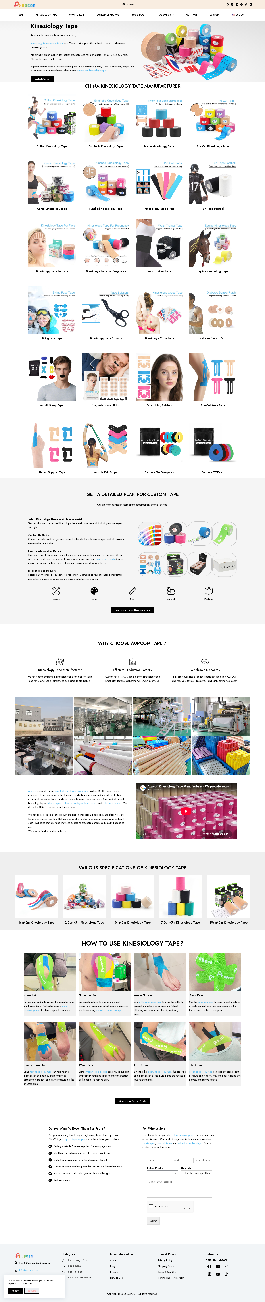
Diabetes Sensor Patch (213, 338)
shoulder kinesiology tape (109, 1010)
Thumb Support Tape (52, 472)
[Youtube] (218, 1274)
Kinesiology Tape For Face (52, 271)
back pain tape (205, 1002)
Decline (32, 1290)
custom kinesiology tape (183, 1135)
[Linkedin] (218, 1266)
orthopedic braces (112, 803)
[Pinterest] (241, 4)
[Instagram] (232, 4)
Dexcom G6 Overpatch (159, 472)
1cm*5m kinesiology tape (36, 922)
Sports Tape (76, 14)
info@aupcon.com (135, 4)
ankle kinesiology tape (150, 1002)
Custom (214, 14)
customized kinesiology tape (91, 70)
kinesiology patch (106, 559)
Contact (191, 14)
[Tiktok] (226, 1274)
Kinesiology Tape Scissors (106, 338)
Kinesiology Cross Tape (159, 338)
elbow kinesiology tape (159, 1071)
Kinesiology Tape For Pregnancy (105, 271)
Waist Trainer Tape (159, 271)
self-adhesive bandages (190, 1143)
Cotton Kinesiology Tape (52, 146)
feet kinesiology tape (41, 1071)
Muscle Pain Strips (105, 472)
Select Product (155, 1168)
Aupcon (32, 791)
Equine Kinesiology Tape (213, 271)
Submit (153, 1221)
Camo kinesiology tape (52, 209)
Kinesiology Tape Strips (159, 209)
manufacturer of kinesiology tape (71, 791)
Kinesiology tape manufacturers (47, 43)
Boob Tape (138, 14)
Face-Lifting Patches (159, 405)
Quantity (186, 1168)
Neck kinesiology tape (200, 1071)
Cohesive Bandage (108, 14)
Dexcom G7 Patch (213, 472)
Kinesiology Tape (46, 14)
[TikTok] (246, 4)
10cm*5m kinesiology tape (228, 922)
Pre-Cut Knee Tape (213, 405)
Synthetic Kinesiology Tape (106, 146)
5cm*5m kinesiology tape (132, 922)
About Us (165, 14)
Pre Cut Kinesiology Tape (213, 146)
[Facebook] (228, 4)
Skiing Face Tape (52, 338)
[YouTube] (251, 4)
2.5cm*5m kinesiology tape (84, 922)
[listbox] (162, 1173)
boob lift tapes (164, 1143)
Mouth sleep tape (52, 405)
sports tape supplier (75, 1139)
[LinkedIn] (237, 4)
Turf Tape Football (213, 209)
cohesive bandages (73, 803)
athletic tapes (54, 803)
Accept (16, 1290)
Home (20, 14)
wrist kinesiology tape (96, 1071)
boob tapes (90, 803)
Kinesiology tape (151, 943)
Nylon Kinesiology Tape (159, 146)
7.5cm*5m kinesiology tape (180, 922)
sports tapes (148, 1143)
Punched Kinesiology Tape (105, 209)
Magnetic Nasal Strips (105, 405)
